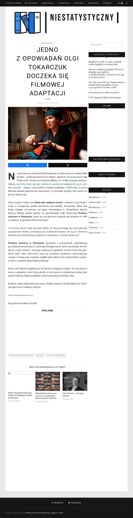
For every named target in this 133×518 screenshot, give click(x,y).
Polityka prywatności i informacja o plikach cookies (44, 513)
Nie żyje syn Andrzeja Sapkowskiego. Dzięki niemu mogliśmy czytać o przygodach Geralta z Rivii (107, 85)
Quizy (91, 222)
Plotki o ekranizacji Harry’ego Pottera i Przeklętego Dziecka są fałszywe (20, 395)
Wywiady (107, 3)
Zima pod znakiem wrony (56, 355)
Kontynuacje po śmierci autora (104, 92)
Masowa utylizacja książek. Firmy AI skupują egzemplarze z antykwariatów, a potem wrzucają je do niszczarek (106, 73)
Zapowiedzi (93, 3)
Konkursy (79, 3)
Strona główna (13, 3)
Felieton (93, 212)
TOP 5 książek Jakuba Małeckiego (105, 97)
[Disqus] (47, 445)
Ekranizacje (48, 3)
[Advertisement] (47, 331)
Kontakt (9, 9)
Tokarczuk (40, 355)
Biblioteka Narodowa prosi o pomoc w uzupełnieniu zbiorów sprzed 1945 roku (46, 395)
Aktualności (31, 3)
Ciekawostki (64, 3)
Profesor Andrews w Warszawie (21, 355)
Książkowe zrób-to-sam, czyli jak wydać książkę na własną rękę (105, 63)
